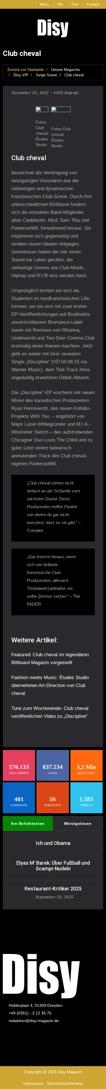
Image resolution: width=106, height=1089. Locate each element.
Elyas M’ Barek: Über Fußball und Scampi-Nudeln (53, 865)
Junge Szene (46, 75)
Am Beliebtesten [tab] (28, 823)
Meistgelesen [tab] (78, 823)
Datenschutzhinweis (65, 1083)
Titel (75, 4)
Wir (60, 4)
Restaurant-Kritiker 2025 (53, 889)
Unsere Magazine (65, 70)
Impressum (33, 1083)
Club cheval (74, 75)
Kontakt (93, 4)
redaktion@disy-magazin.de (34, 1020)
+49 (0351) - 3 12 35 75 (30, 1013)
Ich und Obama (53, 843)
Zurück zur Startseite (25, 70)
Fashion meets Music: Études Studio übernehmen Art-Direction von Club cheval (50, 685)
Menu (44, 4)
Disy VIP (21, 75)
